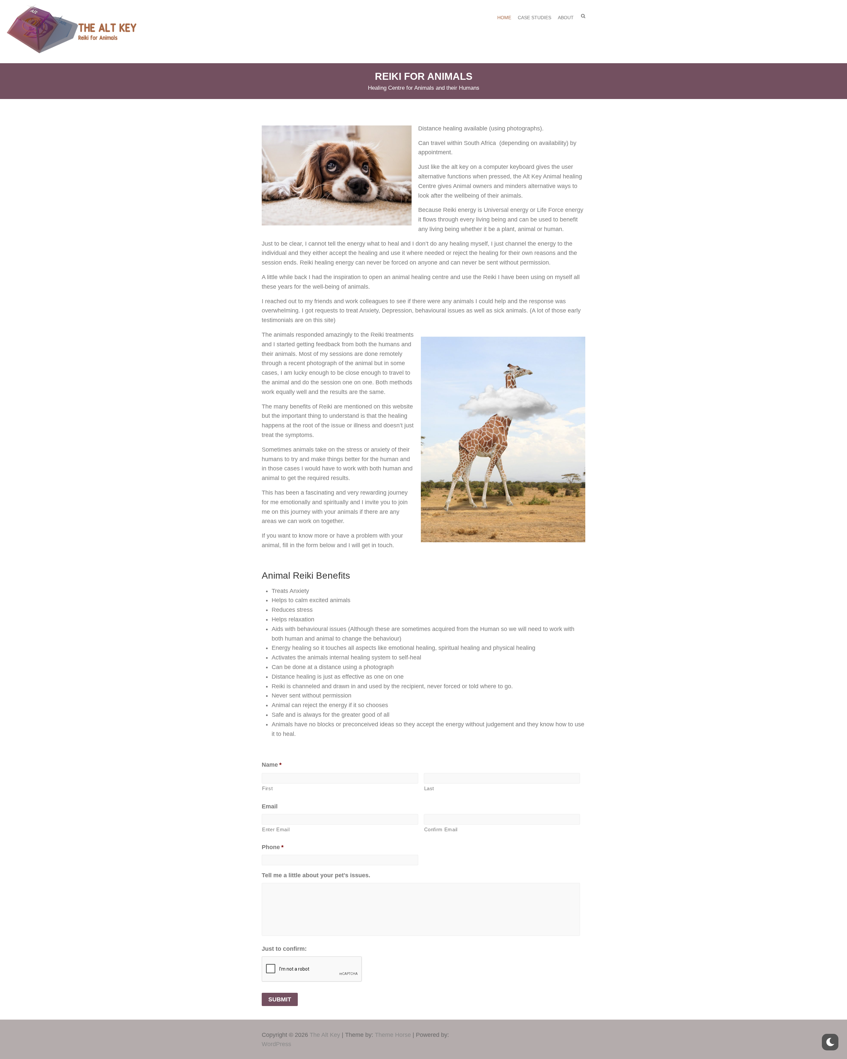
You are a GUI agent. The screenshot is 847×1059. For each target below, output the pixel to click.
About (566, 17)
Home (504, 17)
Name (272, 764)
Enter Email (276, 829)
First (267, 788)
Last (429, 788)
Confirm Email (441, 829)
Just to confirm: (284, 948)
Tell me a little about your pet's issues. (316, 875)
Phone (273, 847)
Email (270, 806)
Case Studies (534, 17)
